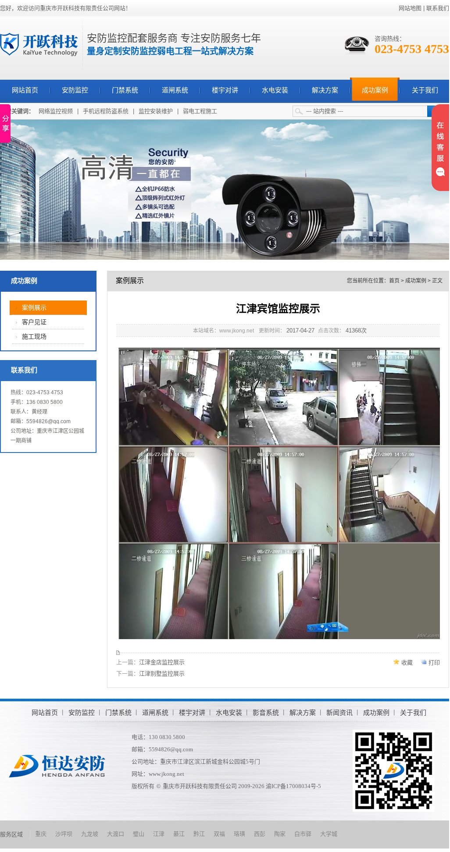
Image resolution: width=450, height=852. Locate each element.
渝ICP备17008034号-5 (293, 786)
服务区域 (11, 834)
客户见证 (34, 322)
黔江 (199, 834)
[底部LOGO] (57, 766)
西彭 (259, 834)
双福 (219, 834)
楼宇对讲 (225, 90)
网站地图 (410, 8)
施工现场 (34, 336)
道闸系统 (175, 90)
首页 (394, 281)
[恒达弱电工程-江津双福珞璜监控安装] (39, 44)
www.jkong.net (166, 774)
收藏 (407, 662)
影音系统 (266, 712)
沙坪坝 (63, 834)
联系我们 (437, 8)
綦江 (179, 834)
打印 (434, 662)
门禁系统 (125, 90)
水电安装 (275, 90)
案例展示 (34, 307)
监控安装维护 (156, 111)
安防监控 (75, 90)
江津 (158, 834)
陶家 (280, 834)
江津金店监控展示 (162, 662)
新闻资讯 (339, 712)
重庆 (40, 834)
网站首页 (25, 90)
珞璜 (239, 834)
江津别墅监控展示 (162, 673)
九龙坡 (89, 834)
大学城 (328, 834)
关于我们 (425, 90)
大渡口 (115, 834)
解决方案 (325, 90)
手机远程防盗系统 (106, 111)
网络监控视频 (56, 111)
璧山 (138, 834)
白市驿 (302, 834)
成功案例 (375, 90)
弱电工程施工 (200, 111)
